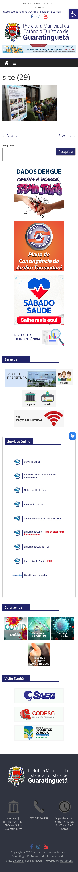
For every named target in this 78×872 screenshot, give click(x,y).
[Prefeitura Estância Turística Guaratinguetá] (6, 63)
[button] (73, 14)
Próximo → (67, 135)
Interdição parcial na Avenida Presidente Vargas (31, 11)
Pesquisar (8, 145)
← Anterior (10, 135)
